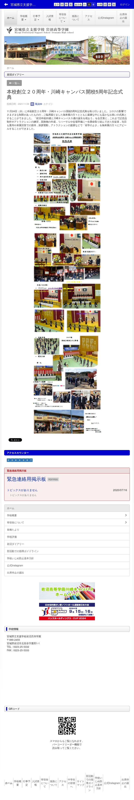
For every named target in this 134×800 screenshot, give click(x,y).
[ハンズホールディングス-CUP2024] (67, 611)
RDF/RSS (53, 479)
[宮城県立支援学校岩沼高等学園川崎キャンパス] (67, 591)
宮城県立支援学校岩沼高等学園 (25, 4)
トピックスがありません (22, 490)
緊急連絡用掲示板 (27, 478)
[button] (23, 17)
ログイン (125, 4)
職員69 (38, 103)
